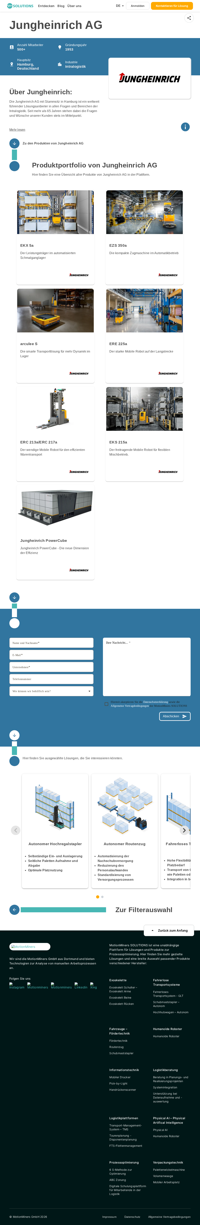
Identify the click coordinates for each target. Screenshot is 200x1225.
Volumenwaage (163, 1176)
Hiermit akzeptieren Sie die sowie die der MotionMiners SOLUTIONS (149, 704)
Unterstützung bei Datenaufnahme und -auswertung (167, 1097)
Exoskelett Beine (120, 997)
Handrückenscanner (122, 1089)
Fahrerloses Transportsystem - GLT (168, 993)
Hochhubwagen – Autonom (171, 1012)
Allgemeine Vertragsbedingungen (130, 705)
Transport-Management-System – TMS (125, 1127)
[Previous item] (15, 830)
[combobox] (51, 691)
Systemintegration (165, 1087)
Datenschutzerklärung (156, 702)
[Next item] (184, 830)
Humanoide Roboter (166, 1036)
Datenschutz (132, 1216)
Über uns (74, 6)
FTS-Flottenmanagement (125, 1145)
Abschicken (175, 716)
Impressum (109, 1216)
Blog (60, 6)
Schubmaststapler (121, 1053)
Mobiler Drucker (119, 1077)
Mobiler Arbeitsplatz (166, 1182)
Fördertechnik (118, 1040)
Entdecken (46, 6)
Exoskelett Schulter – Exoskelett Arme (123, 989)
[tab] (97, 896)
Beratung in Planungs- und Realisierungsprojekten (170, 1079)
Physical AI (160, 1130)
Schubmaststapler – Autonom (166, 1004)
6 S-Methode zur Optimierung (120, 1171)
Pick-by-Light (118, 1083)
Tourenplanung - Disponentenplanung (123, 1137)
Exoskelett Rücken (121, 1003)
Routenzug (116, 1047)
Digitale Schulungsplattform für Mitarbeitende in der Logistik (127, 1190)
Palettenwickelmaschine (169, 1169)
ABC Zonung (117, 1179)
